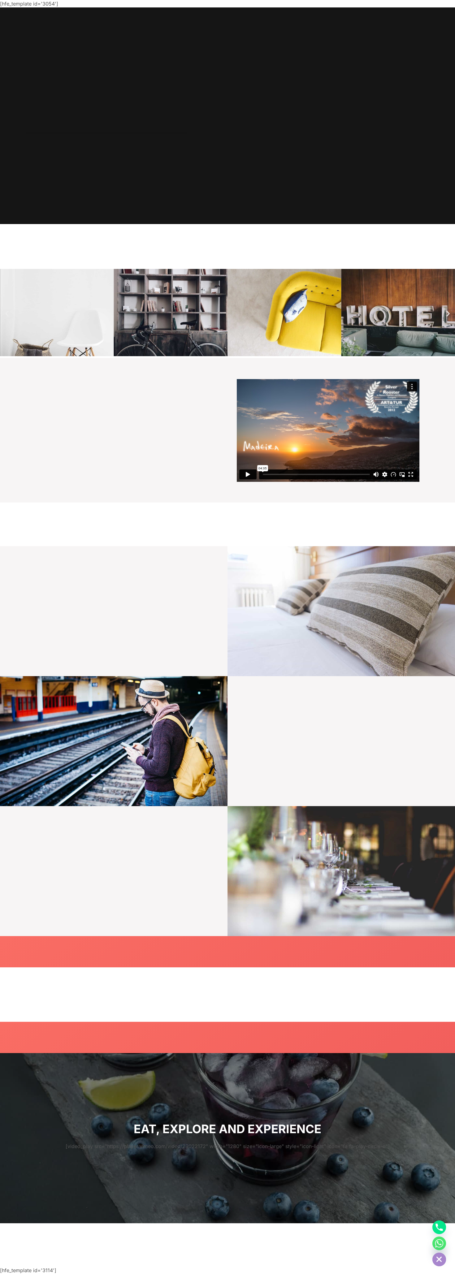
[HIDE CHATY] (439, 1259)
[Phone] (439, 1227)
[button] (7, 313)
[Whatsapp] (439, 1243)
